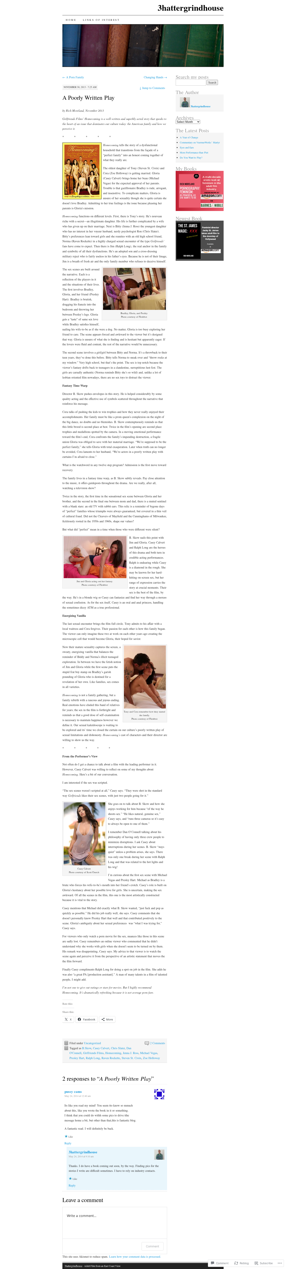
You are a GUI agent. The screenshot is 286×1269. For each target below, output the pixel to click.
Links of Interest (101, 19)
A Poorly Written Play (88, 97)
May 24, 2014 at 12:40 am (77, 1095)
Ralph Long (93, 1058)
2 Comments (157, 1043)
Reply (67, 1143)
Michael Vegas (148, 1053)
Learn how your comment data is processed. (135, 1257)
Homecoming (113, 1053)
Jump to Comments (152, 88)
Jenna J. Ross (130, 1053)
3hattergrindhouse (191, 7)
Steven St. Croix (131, 1058)
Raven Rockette (111, 1058)
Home (71, 19)
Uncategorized (92, 1043)
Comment (152, 1246)
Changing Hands (155, 77)
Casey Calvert (101, 1048)
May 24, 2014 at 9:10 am (81, 1156)
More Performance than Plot (194, 152)
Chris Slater (118, 1048)
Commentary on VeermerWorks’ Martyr (200, 142)
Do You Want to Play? (191, 157)
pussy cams (73, 1091)
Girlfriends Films (93, 1053)
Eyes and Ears (187, 147)
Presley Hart (77, 1058)
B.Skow (86, 1048)
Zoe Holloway (151, 1058)
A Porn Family (73, 77)
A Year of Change (189, 137)
